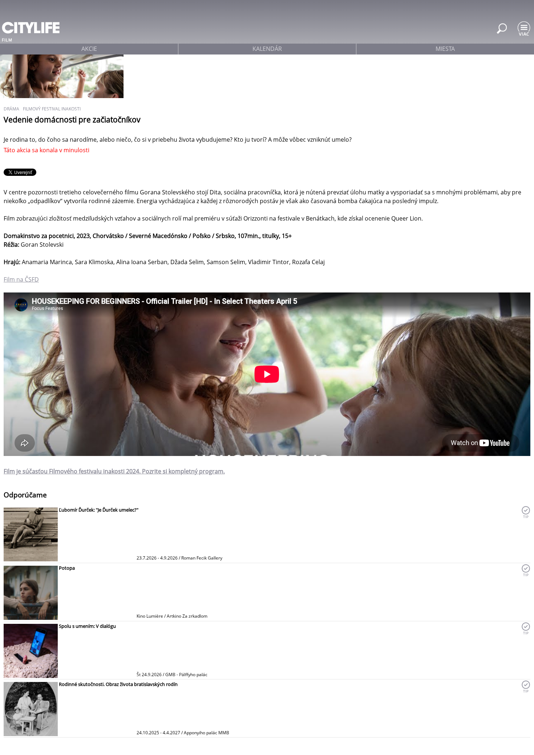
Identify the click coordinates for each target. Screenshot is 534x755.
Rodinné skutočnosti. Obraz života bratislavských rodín (118, 684)
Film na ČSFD (21, 279)
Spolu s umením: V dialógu (87, 626)
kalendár (267, 49)
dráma (11, 109)
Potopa (67, 568)
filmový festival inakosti (52, 109)
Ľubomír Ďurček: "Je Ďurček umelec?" (98, 509)
